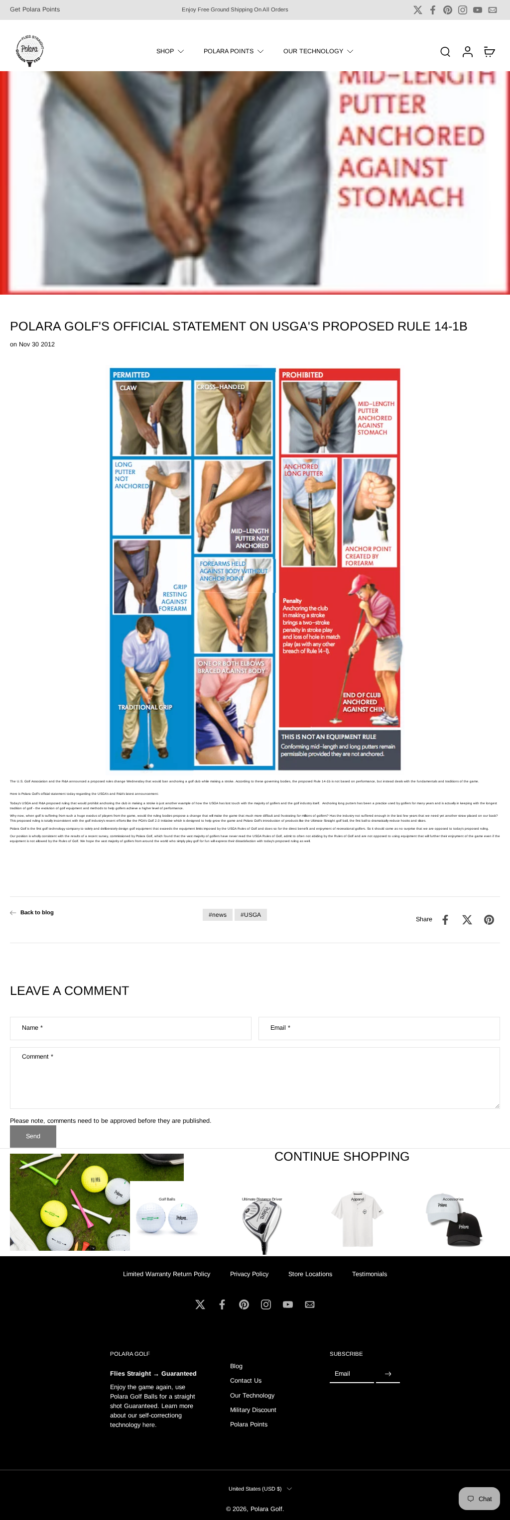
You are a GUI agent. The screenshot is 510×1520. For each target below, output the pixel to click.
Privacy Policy (249, 1274)
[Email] (492, 10)
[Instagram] (462, 10)
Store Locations (310, 1274)
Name (32, 1028)
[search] (445, 51)
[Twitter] (417, 10)
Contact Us (245, 1381)
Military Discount (253, 1410)
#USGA (251, 914)
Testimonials (369, 1274)
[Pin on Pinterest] (489, 920)
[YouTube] (477, 10)
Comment (37, 1056)
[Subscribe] (388, 1375)
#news (218, 914)
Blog (236, 1366)
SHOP (165, 50)
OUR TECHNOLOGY (313, 50)
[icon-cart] (489, 51)
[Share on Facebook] (445, 920)
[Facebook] (432, 10)
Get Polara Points (35, 9)
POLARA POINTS (229, 50)
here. (149, 1424)
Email (280, 1028)
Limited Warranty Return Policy (166, 1274)
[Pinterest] (447, 10)
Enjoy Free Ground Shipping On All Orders (235, 9)
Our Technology (252, 1395)
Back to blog (37, 912)
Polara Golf (266, 1509)
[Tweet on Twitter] (467, 920)
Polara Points (248, 1424)
